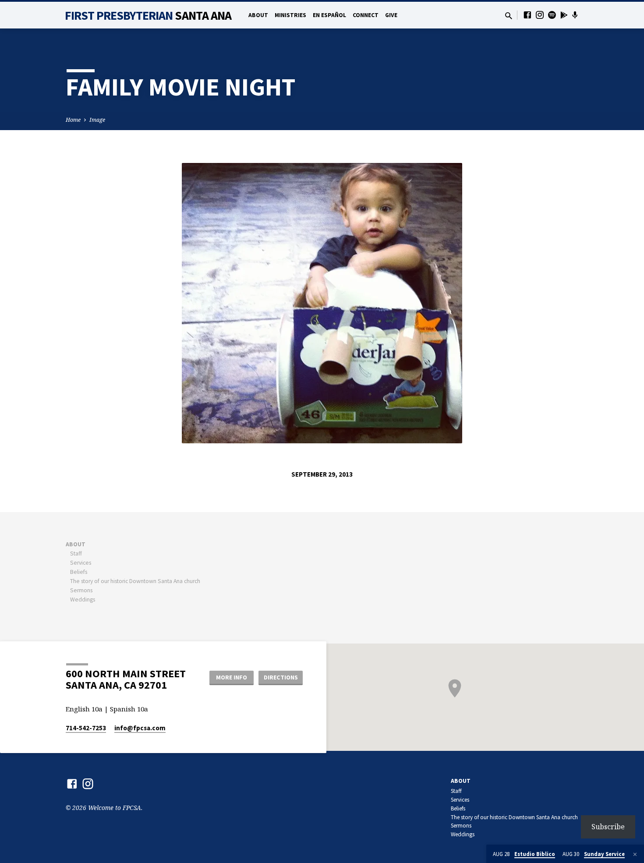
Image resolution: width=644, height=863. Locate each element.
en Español (329, 15)
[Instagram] (540, 14)
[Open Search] (508, 15)
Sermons (81, 590)
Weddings (82, 599)
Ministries (290, 15)
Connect (366, 15)
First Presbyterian (148, 15)
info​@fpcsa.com (140, 728)
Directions (281, 677)
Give (391, 15)
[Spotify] (552, 14)
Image (97, 120)
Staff (76, 553)
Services (80, 562)
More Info (231, 677)
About (258, 15)
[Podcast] (575, 15)
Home (73, 120)
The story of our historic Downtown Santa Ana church (135, 581)
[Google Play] (564, 15)
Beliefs (78, 572)
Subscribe (608, 826)
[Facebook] (527, 14)
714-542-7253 (86, 728)
